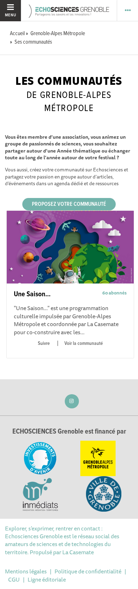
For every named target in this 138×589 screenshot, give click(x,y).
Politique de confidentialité (87, 571)
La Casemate (78, 552)
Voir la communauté (83, 343)
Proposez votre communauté (69, 204)
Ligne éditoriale (47, 579)
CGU (14, 579)
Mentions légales (26, 571)
